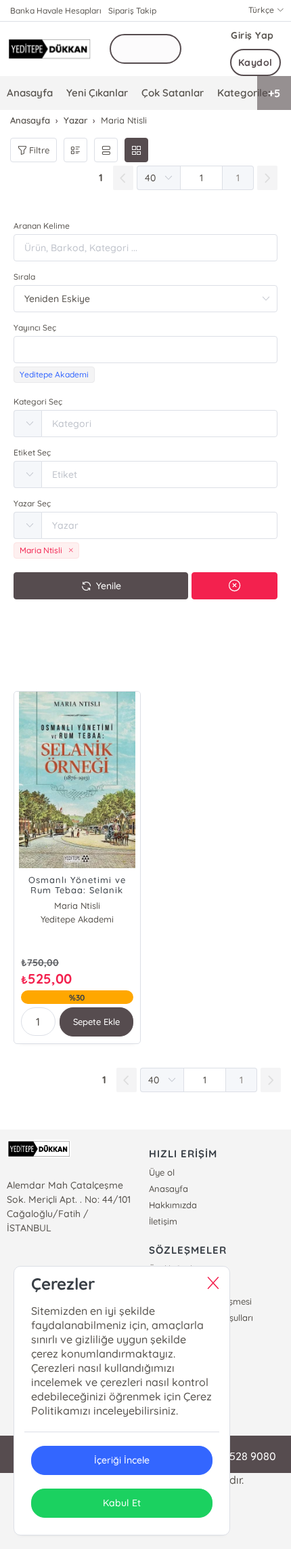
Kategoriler (244, 92)
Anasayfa (30, 92)
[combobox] (145, 349)
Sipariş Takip (132, 10)
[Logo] (49, 49)
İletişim (163, 1221)
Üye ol (162, 1172)
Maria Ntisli (77, 905)
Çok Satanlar (172, 92)
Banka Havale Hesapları (56, 10)
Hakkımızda (173, 1204)
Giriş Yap (252, 35)
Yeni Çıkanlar (97, 92)
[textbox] (145, 349)
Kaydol (255, 62)
